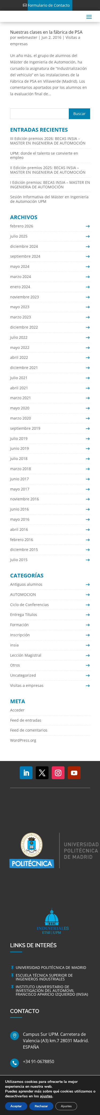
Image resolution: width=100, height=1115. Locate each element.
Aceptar (16, 1106)
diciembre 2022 (24, 327)
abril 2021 (19, 387)
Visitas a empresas (26, 685)
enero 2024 (20, 286)
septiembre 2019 (25, 428)
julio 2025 (18, 236)
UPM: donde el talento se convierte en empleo (44, 155)
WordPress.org (23, 740)
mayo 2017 (19, 489)
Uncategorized (23, 675)
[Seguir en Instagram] (58, 772)
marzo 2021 (20, 397)
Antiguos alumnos (26, 584)
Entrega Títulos (23, 614)
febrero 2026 (21, 226)
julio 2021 (18, 377)
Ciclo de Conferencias (29, 604)
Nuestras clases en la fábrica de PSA (46, 32)
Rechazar (41, 1106)
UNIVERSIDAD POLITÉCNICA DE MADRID (51, 967)
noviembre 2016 (24, 498)
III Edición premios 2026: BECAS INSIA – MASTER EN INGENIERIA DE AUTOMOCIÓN (48, 141)
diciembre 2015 (24, 549)
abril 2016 (19, 529)
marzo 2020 (20, 418)
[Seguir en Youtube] (74, 772)
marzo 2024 (20, 276)
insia (14, 645)
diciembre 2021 (24, 367)
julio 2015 (18, 559)
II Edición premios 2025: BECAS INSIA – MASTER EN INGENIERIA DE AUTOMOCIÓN (48, 170)
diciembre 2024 (24, 246)
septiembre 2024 (25, 256)
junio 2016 (19, 509)
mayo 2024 (19, 266)
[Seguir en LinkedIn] (26, 772)
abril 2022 (19, 357)
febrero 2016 (21, 539)
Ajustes (66, 1106)
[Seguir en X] (42, 772)
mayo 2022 (19, 347)
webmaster (27, 37)
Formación (19, 624)
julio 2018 (18, 458)
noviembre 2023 (24, 296)
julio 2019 (18, 438)
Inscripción (20, 634)
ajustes (46, 1096)
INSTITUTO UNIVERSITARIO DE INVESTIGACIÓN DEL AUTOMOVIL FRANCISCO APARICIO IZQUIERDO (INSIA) (52, 990)
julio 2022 (18, 337)
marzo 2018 (20, 468)
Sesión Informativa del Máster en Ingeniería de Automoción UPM (49, 199)
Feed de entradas (25, 720)
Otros (15, 665)
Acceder (17, 710)
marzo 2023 (20, 316)
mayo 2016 (19, 519)
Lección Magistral (25, 655)
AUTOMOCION (23, 594)
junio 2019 (19, 448)
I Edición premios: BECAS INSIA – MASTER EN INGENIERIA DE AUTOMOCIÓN (50, 184)
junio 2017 (19, 478)
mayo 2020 (19, 407)
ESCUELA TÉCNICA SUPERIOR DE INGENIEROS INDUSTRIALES (44, 977)
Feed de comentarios (28, 730)
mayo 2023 (19, 306)
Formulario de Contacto (49, 5)
